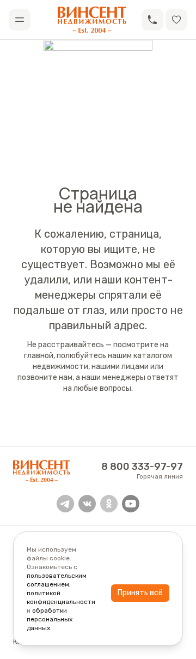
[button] (152, 20)
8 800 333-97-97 (142, 466)
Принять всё (140, 592)
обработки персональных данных (49, 619)
